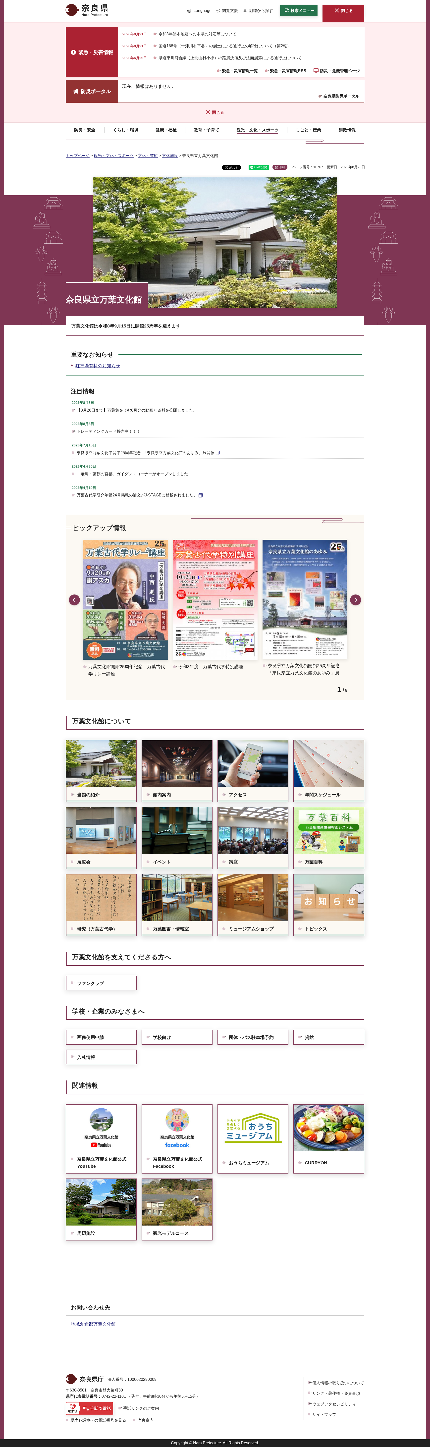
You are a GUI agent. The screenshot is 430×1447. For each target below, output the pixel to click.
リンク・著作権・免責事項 (336, 1393)
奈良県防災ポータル (341, 96)
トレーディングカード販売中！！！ (108, 431)
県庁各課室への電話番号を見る (98, 1420)
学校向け (162, 1037)
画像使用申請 (90, 1037)
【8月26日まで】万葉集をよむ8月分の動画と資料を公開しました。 (137, 410)
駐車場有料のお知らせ (97, 365)
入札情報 (86, 1057)
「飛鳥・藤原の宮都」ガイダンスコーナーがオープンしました (132, 474)
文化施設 (170, 156)
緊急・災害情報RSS (288, 71)
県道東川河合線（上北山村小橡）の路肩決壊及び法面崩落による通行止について (230, 58)
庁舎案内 (146, 1420)
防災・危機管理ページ (340, 71)
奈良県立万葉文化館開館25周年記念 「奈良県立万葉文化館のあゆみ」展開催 (146, 453)
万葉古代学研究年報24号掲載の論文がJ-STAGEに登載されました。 (137, 495)
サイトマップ (324, 1414)
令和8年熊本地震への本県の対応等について (197, 34)
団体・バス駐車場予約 (251, 1037)
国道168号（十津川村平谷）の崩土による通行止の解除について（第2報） (225, 46)
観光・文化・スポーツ (114, 156)
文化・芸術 (148, 156)
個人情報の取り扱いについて (338, 1383)
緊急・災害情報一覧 (240, 71)
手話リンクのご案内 (141, 1408)
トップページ (78, 156)
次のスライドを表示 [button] (355, 599)
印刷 (282, 167)
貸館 (309, 1037)
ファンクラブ (90, 983)
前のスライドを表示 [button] (74, 599)
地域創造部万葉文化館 (95, 1324)
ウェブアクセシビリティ (334, 1404)
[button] (199, 11)
